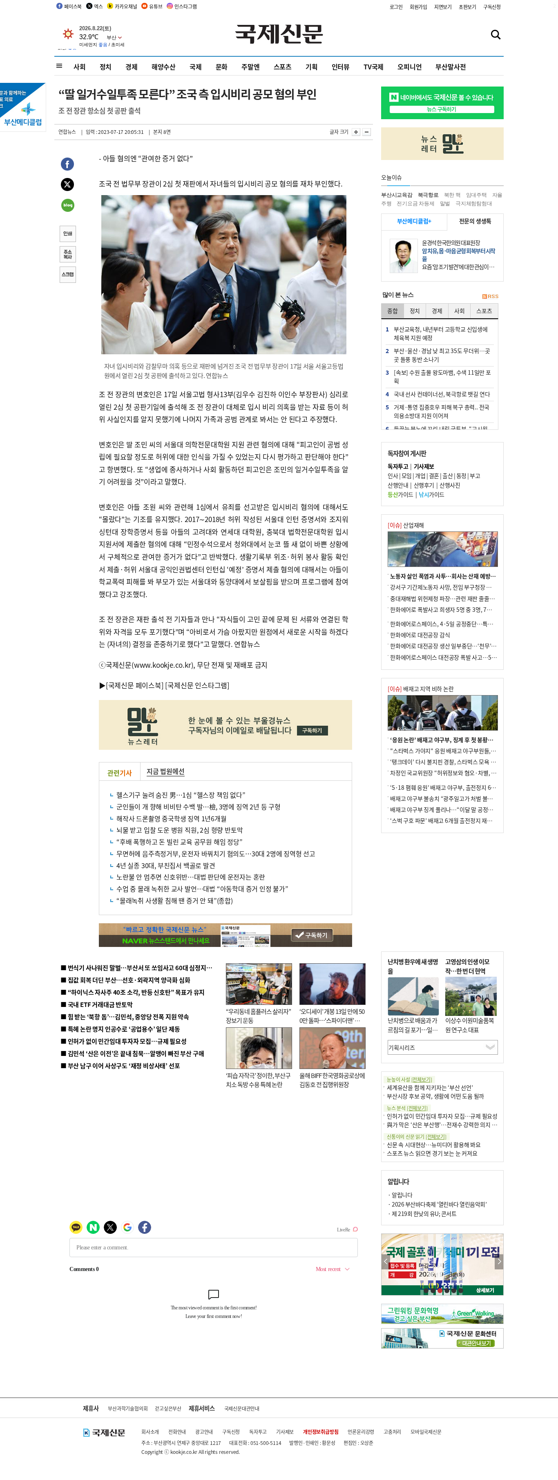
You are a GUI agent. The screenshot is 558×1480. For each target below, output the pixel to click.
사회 (80, 66)
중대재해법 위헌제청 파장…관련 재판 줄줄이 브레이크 (453, 598)
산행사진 (450, 485)
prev (386, 1261)
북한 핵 (452, 195)
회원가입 (418, 6)
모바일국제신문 (426, 1431)
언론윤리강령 (361, 1431)
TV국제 (374, 66)
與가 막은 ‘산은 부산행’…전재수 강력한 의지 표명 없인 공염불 (459, 1124)
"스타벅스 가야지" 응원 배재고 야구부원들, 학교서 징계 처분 (460, 751)
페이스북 (73, 6)
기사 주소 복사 (67, 255)
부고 (475, 475)
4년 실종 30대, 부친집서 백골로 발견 (165, 865)
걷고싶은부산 (168, 1408)
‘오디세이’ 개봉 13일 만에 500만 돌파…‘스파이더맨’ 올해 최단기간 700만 (331, 1020)
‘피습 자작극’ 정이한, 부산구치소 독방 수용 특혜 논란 (258, 1080)
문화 (222, 66)
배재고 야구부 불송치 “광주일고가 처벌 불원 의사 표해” (454, 798)
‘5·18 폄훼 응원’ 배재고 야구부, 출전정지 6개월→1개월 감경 (461, 787)
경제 (131, 66)
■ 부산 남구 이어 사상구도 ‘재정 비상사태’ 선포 (120, 1065)
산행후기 (424, 485)
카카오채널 (126, 6)
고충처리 (392, 1431)
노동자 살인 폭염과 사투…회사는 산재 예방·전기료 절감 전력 (461, 576)
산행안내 (398, 485)
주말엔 (250, 66)
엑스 (98, 6)
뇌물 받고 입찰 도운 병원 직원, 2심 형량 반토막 (179, 830)
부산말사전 (450, 66)
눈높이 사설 (409, 1079)
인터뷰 (341, 66)
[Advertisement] (442, 892)
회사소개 (150, 1431)
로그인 (396, 6)
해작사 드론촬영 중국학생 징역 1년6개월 (171, 818)
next (499, 1261)
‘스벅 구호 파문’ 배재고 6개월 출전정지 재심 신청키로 (452, 820)
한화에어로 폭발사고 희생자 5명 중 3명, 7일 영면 (446, 609)
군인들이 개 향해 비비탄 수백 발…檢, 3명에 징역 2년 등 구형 (198, 806)
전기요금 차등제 (415, 203)
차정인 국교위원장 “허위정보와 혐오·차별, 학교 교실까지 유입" (464, 773)
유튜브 (155, 6)
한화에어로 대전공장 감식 (420, 635)
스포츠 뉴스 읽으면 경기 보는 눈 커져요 (432, 1153)
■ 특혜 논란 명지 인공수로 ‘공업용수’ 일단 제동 (120, 1028)
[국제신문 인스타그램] (197, 685)
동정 (461, 475)
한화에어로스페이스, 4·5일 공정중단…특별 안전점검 (452, 624)
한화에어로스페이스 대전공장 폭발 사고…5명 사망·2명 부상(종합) (468, 657)
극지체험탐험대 (473, 203)
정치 (106, 66)
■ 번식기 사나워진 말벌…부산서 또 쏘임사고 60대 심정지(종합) (141, 967)
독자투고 (258, 1431)
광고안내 (204, 1431)
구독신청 (492, 6)
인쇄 (67, 235)
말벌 (445, 203)
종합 (392, 311)
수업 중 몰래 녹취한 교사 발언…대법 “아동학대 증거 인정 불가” (202, 888)
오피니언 (409, 66)
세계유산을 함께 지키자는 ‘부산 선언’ (430, 1087)
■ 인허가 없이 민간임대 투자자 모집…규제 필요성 (123, 1041)
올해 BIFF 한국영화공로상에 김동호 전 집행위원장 (332, 1080)
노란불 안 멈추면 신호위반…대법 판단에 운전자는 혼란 (190, 877)
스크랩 (67, 275)
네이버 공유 (67, 206)
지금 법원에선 (166, 771)
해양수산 (164, 66)
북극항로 (428, 195)
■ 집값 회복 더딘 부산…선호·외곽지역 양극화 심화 (125, 980)
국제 (196, 66)
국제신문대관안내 (241, 1408)
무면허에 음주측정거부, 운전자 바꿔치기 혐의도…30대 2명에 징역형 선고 (215, 853)
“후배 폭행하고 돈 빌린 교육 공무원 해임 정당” (179, 842)
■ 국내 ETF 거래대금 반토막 (96, 1004)
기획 (312, 66)
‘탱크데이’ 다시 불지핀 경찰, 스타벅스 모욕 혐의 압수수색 (456, 762)
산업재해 (406, 525)
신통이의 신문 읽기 (416, 1136)
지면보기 (443, 6)
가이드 (400, 494)
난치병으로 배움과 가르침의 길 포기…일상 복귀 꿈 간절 (412, 1029)
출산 (447, 475)
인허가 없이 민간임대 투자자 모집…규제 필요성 (442, 1116)
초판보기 (467, 6)
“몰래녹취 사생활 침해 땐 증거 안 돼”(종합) (174, 900)
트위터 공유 (67, 186)
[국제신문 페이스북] (135, 685)
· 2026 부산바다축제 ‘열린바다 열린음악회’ (437, 1204)
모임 (407, 475)
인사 (393, 475)
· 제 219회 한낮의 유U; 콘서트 (422, 1213)
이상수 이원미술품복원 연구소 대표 (469, 1025)
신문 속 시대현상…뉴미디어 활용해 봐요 (434, 1144)
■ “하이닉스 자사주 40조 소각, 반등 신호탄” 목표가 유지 (132, 992)
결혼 (434, 475)
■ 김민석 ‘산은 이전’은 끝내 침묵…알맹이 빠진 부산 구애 (132, 1053)
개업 (420, 475)
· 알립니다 (400, 1195)
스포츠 (283, 66)
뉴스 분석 (407, 1107)
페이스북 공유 (67, 165)
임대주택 (476, 195)
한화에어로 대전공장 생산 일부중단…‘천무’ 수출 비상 (452, 646)
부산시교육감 (397, 195)
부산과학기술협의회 (127, 1408)
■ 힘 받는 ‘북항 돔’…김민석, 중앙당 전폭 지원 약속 (124, 1016)
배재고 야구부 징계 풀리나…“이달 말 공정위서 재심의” (454, 809)
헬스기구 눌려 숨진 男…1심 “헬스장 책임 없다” (181, 795)
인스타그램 (185, 6)
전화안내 (177, 1431)
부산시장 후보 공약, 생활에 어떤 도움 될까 (435, 1096)
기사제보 (285, 1431)
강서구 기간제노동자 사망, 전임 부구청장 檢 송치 (447, 587)
